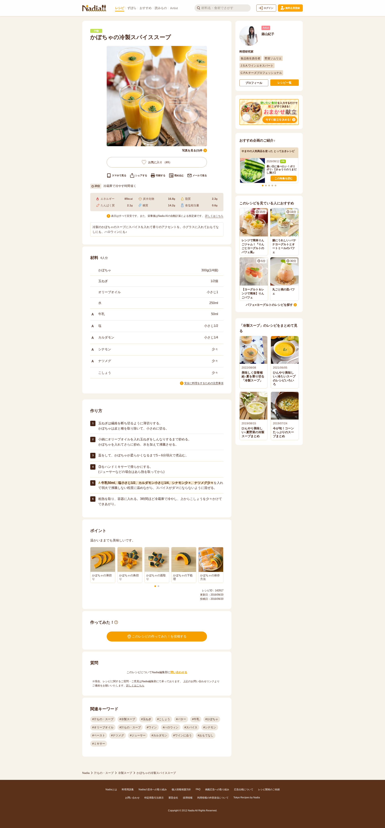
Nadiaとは (111, 789)
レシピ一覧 (285, 82)
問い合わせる (178, 672)
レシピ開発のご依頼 (269, 789)
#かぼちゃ (211, 719)
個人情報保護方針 (181, 789)
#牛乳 (195, 719)
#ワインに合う (182, 735)
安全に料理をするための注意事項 (203, 383)
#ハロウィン (170, 727)
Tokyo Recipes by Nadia (246, 797)
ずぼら (131, 8)
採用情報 (187, 797)
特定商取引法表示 (154, 797)
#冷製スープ (127, 719)
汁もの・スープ (104, 772)
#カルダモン (159, 735)
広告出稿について (243, 789)
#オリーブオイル (102, 727)
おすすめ (146, 8)
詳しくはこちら (214, 215)
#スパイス (190, 727)
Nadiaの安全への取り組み (153, 789)
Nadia (86, 772)
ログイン (268, 8)
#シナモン (209, 727)
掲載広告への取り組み (217, 789)
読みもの (161, 8)
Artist (174, 8)
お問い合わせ (132, 797)
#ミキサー (98, 743)
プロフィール (253, 82)
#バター (181, 719)
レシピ (119, 8)
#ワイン (152, 727)
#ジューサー (138, 735)
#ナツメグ (117, 735)
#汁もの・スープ (102, 719)
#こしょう (163, 719)
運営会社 (173, 797)
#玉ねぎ (146, 719)
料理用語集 (128, 789)
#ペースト (98, 735)
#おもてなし (205, 735)
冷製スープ (125, 772)
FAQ (198, 789)
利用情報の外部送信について (213, 797)
